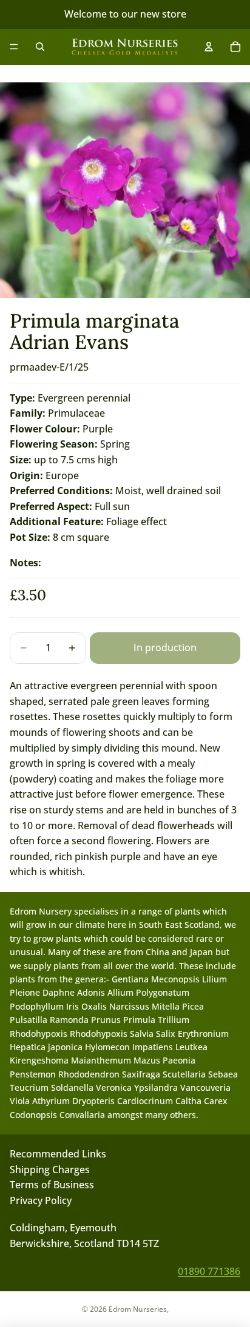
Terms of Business (52, 1184)
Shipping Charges (50, 1169)
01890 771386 (209, 1271)
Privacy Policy (41, 1200)
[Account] (208, 46)
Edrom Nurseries (138, 1309)
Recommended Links (58, 1153)
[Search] (40, 46)
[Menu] (14, 47)
